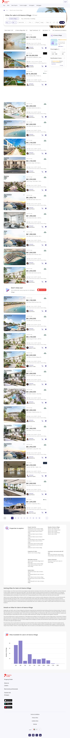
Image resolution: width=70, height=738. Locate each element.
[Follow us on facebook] (33, 735)
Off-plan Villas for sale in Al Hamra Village (56, 555)
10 (39, 518)
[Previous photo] (5, 41)
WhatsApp (45, 48)
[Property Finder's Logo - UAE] (5, 1)
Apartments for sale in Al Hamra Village (35, 528)
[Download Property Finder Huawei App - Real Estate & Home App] (8, 707)
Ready (42, 22)
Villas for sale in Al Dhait (52, 531)
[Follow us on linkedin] (40, 735)
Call (42, 48)
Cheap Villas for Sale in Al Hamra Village (35, 563)
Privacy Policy (35, 717)
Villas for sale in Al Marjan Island (54, 530)
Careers (6, 685)
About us (6, 683)
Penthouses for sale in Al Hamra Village (35, 543)
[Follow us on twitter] (37, 735)
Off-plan (37, 22)
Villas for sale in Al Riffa (52, 534)
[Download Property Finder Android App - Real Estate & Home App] (8, 704)
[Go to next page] (47, 518)
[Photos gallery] (15, 41)
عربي (30, 729)
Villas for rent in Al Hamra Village (34, 552)
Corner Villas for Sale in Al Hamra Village (35, 577)
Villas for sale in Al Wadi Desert (54, 532)
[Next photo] (24, 41)
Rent (8, 5)
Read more (53, 63)
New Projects (14, 5)
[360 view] (24, 85)
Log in (65, 1)
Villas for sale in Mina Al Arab (53, 528)
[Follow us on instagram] (29, 735)
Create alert (57, 22)
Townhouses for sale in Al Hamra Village (35, 530)
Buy (4, 5)
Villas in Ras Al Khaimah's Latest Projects (55, 554)
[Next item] (64, 49)
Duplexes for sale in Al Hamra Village (35, 547)
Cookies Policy (35, 720)
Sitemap (35, 724)
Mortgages (38, 5)
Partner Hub (7, 692)
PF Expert (6, 695)
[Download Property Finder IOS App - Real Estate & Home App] (8, 700)
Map (61, 22)
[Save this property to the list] (24, 34)
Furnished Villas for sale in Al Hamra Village (36, 539)
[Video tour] (24, 82)
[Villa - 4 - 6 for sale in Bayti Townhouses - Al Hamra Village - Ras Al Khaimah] (26, 469)
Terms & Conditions (35, 714)
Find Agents (31, 5)
